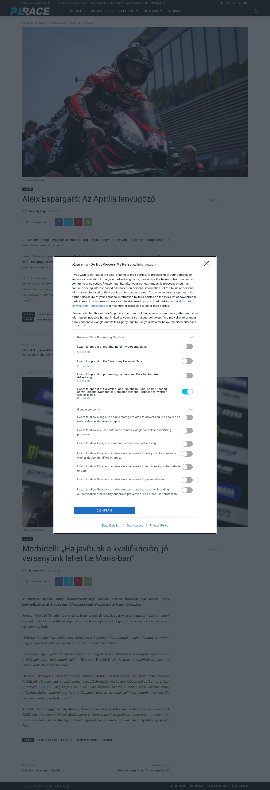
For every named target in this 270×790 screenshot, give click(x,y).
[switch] (187, 346)
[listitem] (135, 337)
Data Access (135, 525)
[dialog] (135, 395)
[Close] (208, 265)
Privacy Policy (159, 525)
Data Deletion (111, 525)
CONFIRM (104, 510)
